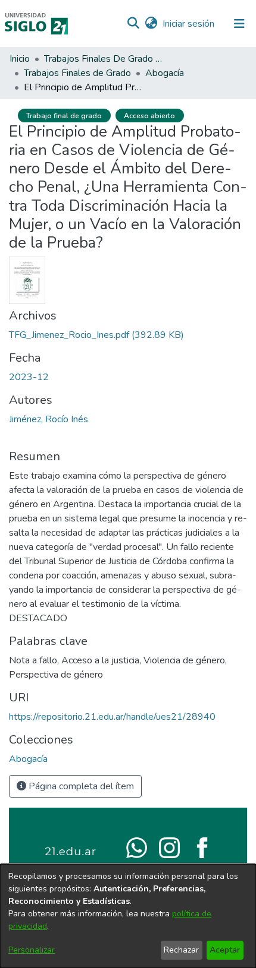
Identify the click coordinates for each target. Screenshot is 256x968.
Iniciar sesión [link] (189, 23)
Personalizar (31, 950)
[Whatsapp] (136, 846)
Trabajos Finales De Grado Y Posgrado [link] (103, 58)
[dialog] (128, 916)
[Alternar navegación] (239, 24)
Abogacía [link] (164, 73)
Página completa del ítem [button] (80, 786)
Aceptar (225, 950)
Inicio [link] (20, 58)
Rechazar (181, 950)
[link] (96, 334)
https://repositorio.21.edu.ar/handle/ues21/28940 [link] (112, 716)
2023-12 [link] (29, 377)
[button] (133, 24)
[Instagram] (169, 846)
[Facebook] (202, 846)
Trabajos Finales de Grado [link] (77, 73)
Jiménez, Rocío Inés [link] (48, 419)
